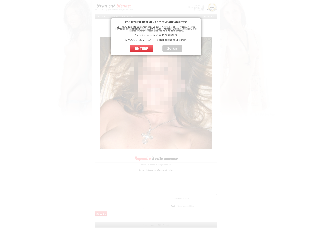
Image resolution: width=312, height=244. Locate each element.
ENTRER (141, 48)
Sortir (172, 48)
